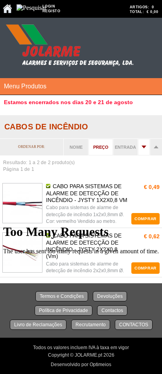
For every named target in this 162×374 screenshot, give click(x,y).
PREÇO (101, 147)
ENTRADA (125, 147)
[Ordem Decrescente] (156, 147)
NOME (76, 147)
